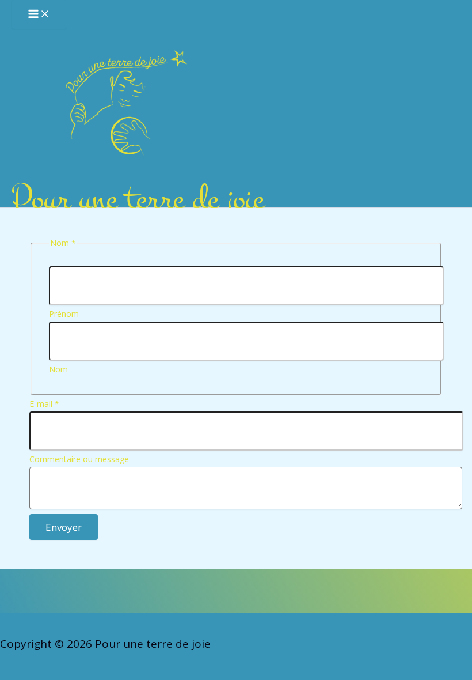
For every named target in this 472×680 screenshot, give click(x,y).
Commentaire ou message (79, 459)
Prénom (64, 313)
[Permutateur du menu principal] (39, 14)
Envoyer (63, 527)
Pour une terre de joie (138, 199)
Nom (58, 369)
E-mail (44, 403)
